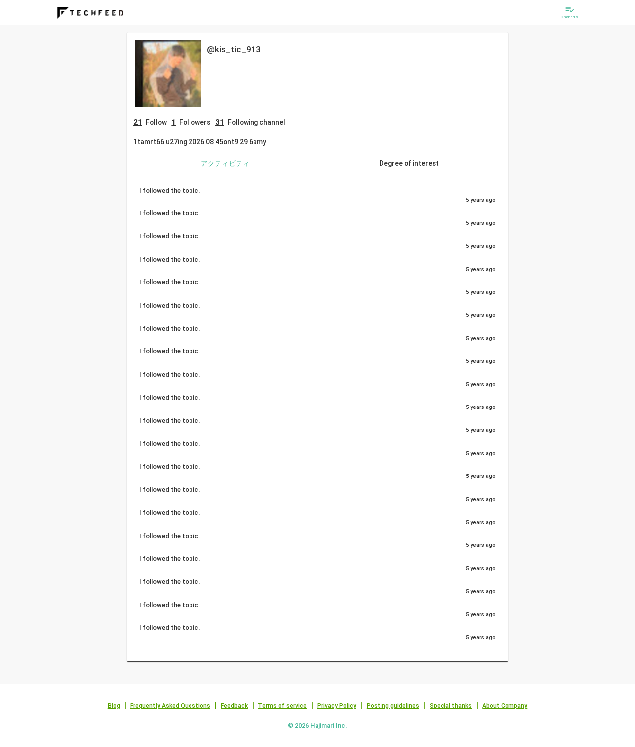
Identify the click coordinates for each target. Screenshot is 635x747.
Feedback (234, 705)
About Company (504, 705)
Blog (114, 705)
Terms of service (282, 705)
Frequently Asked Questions (170, 705)
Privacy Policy (337, 705)
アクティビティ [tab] (225, 163)
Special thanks (451, 705)
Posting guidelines (393, 705)
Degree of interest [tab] (409, 163)
